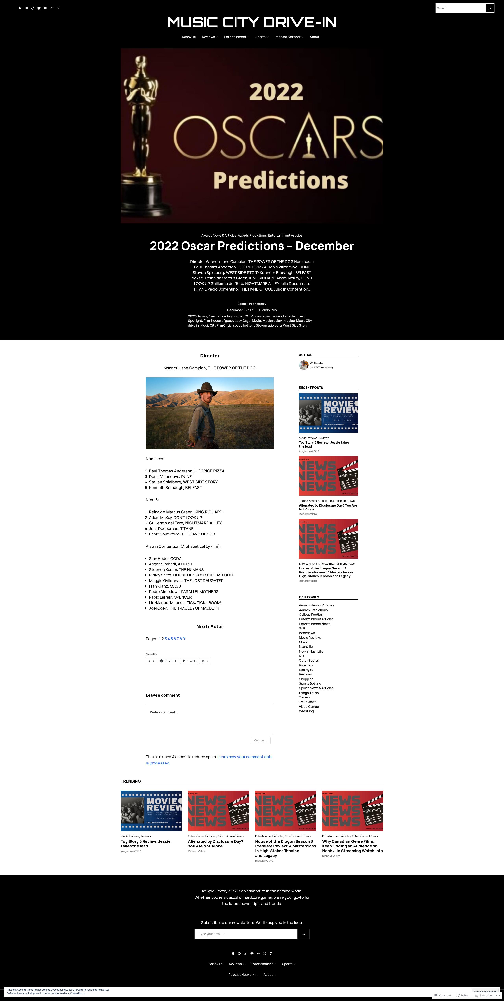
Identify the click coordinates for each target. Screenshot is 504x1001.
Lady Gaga (242, 320)
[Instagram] (26, 8)
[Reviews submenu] (217, 37)
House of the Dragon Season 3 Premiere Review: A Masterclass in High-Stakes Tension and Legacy (326, 572)
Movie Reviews (308, 438)
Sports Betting (310, 683)
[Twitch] (57, 8)
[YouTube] (45, 8)
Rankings (306, 665)
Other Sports (309, 660)
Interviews (307, 632)
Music (303, 642)
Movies (289, 320)
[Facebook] (20, 8)
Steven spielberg (269, 325)
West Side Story (295, 325)
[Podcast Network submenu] (303, 37)
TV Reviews (307, 701)
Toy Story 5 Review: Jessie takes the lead (324, 444)
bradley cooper (232, 316)
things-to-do (309, 692)
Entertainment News (341, 501)
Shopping (306, 679)
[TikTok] (32, 8)
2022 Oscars (197, 316)
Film (207, 320)
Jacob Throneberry (252, 303)
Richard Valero (308, 514)
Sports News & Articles (316, 688)
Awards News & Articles (218, 235)
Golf (302, 628)
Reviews (324, 438)
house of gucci (222, 320)
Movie (256, 320)
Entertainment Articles (285, 235)
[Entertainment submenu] (248, 37)
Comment (260, 740)
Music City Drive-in (252, 22)
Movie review (272, 320)
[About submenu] (321, 37)
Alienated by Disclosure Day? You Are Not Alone (328, 507)
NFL (302, 656)
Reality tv (306, 669)
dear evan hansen (268, 316)
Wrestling (306, 711)
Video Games (309, 706)
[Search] (490, 8)
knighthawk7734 (309, 451)
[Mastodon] (39, 8)
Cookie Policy (77, 993)
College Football (311, 614)
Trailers (304, 697)
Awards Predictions (252, 235)
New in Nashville (311, 651)
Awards (213, 316)
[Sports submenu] (267, 37)
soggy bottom (243, 325)
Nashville (306, 646)
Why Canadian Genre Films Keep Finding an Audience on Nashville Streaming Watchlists (352, 846)
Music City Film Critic (216, 325)
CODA (249, 316)
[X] (51, 8)
